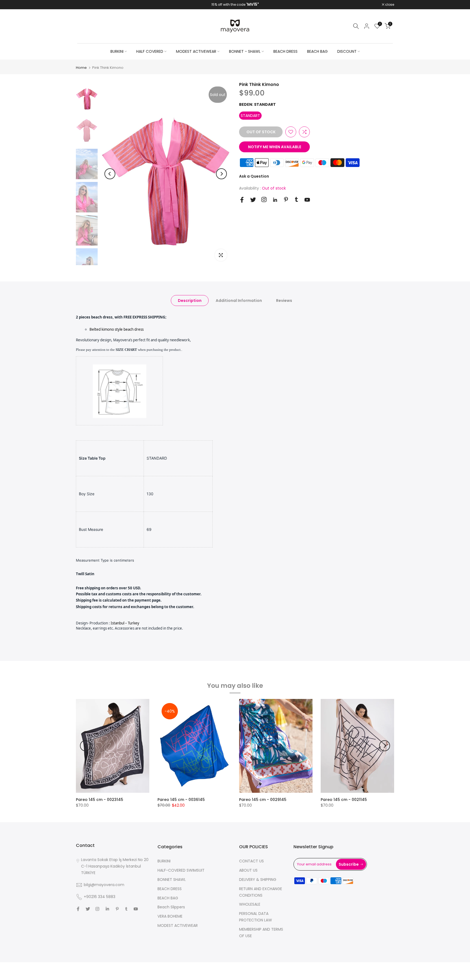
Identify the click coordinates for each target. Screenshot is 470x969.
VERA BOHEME (170, 916)
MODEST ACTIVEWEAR (196, 51)
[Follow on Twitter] (253, 200)
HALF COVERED (149, 51)
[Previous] (109, 173)
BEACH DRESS (285, 51)
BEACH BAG (317, 51)
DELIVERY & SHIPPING (257, 879)
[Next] (221, 173)
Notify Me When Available (274, 147)
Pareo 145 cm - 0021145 (344, 799)
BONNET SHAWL (171, 879)
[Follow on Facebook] (242, 200)
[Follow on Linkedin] (275, 200)
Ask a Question (254, 176)
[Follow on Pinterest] (286, 199)
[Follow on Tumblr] (296, 199)
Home (81, 67)
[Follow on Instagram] (264, 199)
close (83, 4)
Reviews (284, 300)
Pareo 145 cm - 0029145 (262, 799)
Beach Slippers (171, 907)
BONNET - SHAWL (245, 51)
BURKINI (116, 51)
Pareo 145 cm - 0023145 (99, 799)
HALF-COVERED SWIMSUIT (181, 870)
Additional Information (239, 300)
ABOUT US (248, 870)
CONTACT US (251, 861)
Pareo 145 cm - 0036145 (181, 799)
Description (190, 300)
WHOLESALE (249, 904)
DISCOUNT (347, 51)
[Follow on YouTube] (307, 200)
